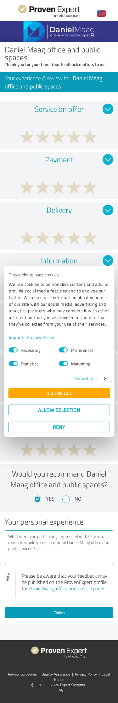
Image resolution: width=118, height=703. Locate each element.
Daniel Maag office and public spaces (67, 588)
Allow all (59, 393)
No (78, 498)
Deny (59, 426)
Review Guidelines (22, 674)
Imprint (16, 337)
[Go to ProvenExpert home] (49, 16)
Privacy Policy (40, 337)
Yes (50, 498)
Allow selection (59, 409)
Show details (86, 379)
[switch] (63, 349)
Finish (59, 613)
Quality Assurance (56, 674)
